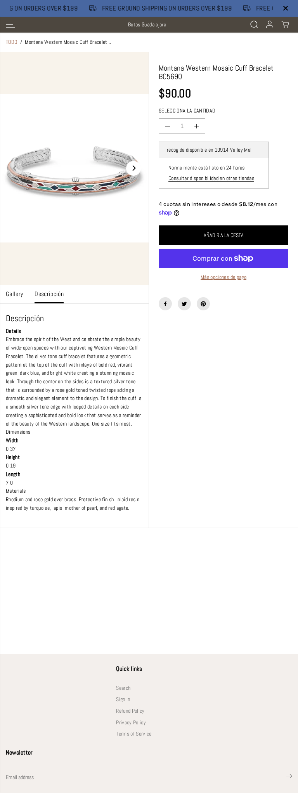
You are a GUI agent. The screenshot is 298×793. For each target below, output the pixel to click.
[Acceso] (270, 24)
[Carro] (285, 24)
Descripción (49, 294)
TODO (11, 42)
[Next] (133, 168)
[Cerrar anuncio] (285, 8)
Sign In (123, 699)
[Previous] (15, 168)
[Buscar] (254, 24)
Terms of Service (133, 734)
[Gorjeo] (184, 303)
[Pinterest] (203, 303)
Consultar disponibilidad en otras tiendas (211, 178)
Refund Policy (130, 711)
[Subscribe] (289, 777)
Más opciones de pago (223, 277)
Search (123, 688)
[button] (10, 25)
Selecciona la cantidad (187, 110)
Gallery (14, 294)
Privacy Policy (131, 722)
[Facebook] (165, 303)
